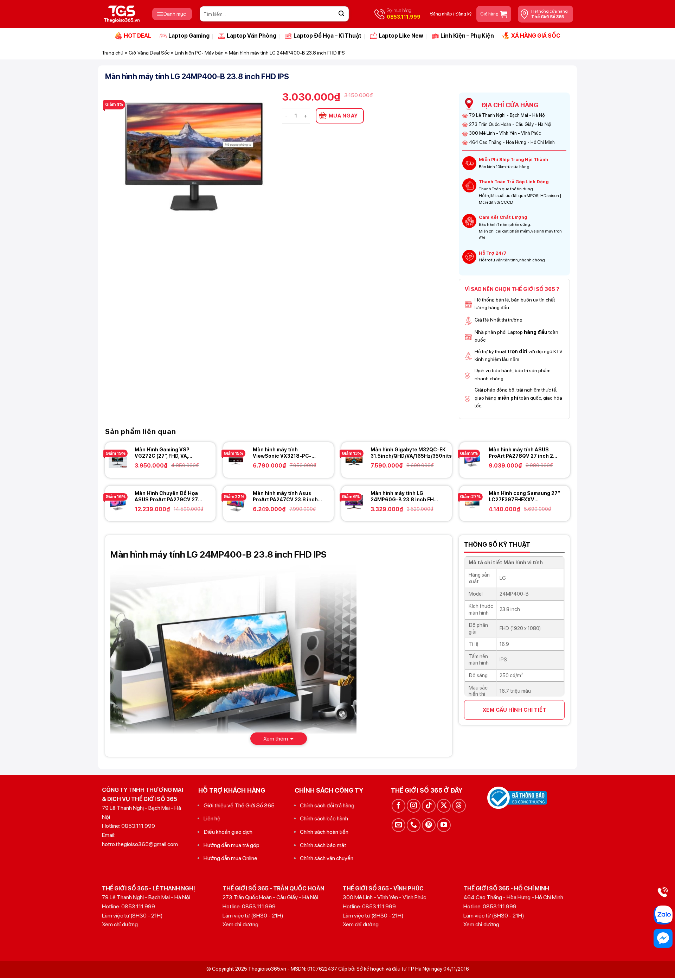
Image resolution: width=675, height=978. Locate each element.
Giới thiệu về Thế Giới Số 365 (239, 805)
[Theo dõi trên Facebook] (398, 806)
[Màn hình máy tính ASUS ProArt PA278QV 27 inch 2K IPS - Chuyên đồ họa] (472, 459)
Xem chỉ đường (120, 924)
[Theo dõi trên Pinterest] (429, 825)
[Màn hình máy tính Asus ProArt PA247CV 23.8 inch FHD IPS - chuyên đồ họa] (236, 503)
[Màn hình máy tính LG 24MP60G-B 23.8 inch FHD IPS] (354, 503)
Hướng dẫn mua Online (230, 858)
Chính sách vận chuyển (326, 858)
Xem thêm (275, 738)
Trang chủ (112, 53)
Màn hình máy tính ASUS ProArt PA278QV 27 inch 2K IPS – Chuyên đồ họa (522, 453)
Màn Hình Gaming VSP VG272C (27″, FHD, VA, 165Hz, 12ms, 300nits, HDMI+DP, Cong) (162, 453)
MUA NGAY (343, 116)
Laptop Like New (401, 35)
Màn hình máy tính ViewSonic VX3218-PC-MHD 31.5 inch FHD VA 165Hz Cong (282, 453)
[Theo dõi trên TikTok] (429, 806)
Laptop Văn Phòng (251, 35)
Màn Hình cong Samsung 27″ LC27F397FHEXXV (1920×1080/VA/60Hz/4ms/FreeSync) (536, 496)
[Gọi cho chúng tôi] (413, 825)
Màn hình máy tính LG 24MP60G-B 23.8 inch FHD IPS (404, 496)
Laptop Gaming (189, 35)
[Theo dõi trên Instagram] (413, 806)
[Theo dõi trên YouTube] (444, 825)
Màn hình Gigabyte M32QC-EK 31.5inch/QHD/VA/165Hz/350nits (411, 453)
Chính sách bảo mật (323, 845)
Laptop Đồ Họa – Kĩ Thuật (327, 35)
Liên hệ (212, 818)
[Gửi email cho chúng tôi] (398, 825)
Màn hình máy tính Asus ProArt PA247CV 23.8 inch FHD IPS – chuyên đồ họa (285, 496)
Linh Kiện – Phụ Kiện (467, 35)
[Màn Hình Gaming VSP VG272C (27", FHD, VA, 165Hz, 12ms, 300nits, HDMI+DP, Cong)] (118, 459)
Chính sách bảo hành (324, 818)
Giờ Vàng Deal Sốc (149, 53)
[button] (172, 14)
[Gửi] (341, 14)
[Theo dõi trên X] (444, 806)
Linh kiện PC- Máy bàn (199, 53)
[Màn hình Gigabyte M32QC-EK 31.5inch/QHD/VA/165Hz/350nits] (354, 459)
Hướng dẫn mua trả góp (231, 845)
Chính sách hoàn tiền (324, 831)
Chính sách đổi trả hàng (327, 805)
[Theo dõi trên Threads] (459, 806)
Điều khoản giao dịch (228, 831)
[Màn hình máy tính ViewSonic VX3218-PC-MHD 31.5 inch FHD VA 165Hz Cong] (236, 459)
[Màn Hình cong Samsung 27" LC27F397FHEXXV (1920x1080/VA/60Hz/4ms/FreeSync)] (472, 503)
